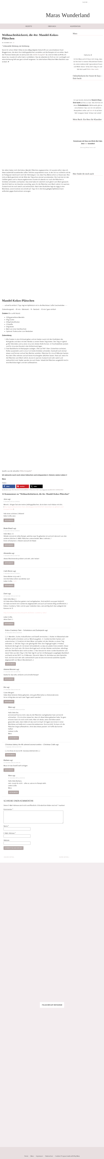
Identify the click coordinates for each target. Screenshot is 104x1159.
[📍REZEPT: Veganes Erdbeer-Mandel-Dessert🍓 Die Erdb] (78, 1028)
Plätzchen (32, 489)
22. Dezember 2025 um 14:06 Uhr (12, 762)
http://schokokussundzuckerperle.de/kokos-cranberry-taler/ (25, 613)
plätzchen (52, 489)
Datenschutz (49, 1156)
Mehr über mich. (93, 69)
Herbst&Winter (24, 489)
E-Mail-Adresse (10, 833)
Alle (13, 489)
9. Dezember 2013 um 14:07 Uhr (12, 555)
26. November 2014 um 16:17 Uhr (12, 596)
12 (14, 42)
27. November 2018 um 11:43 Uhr (16, 709)
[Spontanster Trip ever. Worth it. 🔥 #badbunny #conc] (8, 869)
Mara (10, 775)
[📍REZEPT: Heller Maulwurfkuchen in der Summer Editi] (95, 902)
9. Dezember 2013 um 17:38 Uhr (12, 573)
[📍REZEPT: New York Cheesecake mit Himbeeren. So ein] (43, 906)
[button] (9, 486)
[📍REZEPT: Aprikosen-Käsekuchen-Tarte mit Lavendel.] (26, 927)
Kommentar (8, 809)
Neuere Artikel (8, 857)
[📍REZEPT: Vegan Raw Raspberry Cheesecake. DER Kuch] (43, 1041)
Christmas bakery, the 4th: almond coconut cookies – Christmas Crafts (30, 744)
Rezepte (28, 26)
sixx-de (92, 110)
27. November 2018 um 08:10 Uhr (12, 689)
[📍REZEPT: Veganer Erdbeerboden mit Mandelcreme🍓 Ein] (8, 1068)
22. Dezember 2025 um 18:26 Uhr (16, 778)
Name (6, 826)
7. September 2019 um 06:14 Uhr (13, 747)
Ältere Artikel (64, 857)
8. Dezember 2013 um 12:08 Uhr (12, 501)
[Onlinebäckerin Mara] (88, 97)
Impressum (39, 1156)
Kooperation (75, 26)
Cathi (15, 581)
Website (6, 840)
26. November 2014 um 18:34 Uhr (13, 632)
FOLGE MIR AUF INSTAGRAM (52, 1005)
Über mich (52, 26)
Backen (17, 489)
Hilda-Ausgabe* (26, 471)
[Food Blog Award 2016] (88, 168)
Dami (5, 593)
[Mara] (88, 52)
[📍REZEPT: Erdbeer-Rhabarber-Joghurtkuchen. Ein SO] (60, 1047)
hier (86, 143)
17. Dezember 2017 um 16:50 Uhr (12, 671)
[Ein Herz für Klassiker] (88, 138)
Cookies (57, 1156)
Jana (5, 499)
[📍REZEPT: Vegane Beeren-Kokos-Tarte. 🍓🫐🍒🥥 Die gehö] (60, 919)
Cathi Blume (8, 571)
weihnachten (59, 489)
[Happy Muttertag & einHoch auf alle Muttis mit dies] (95, 1034)
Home (26, 1156)
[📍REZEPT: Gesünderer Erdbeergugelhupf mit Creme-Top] (26, 1033)
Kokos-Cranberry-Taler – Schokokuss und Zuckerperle (24, 630)
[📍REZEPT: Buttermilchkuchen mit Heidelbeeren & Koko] (78, 922)
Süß (37, 489)
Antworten (9, 520)
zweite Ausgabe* (39, 55)
